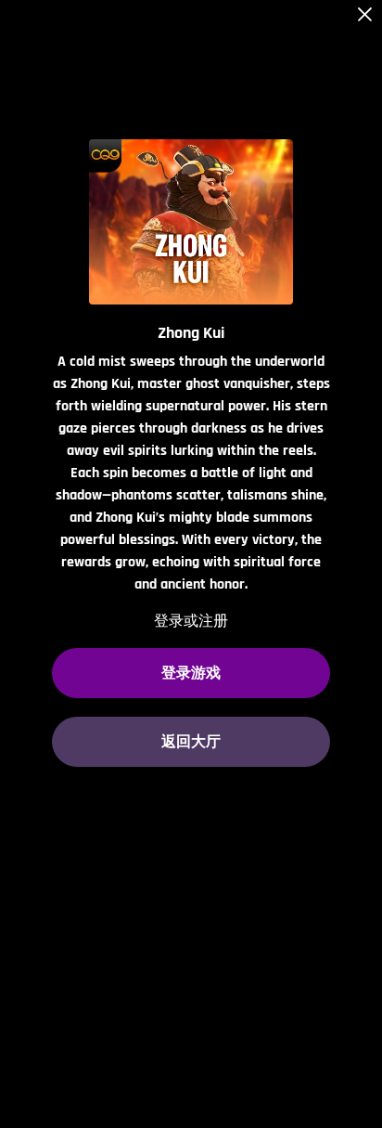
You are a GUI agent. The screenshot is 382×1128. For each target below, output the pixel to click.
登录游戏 (191, 672)
